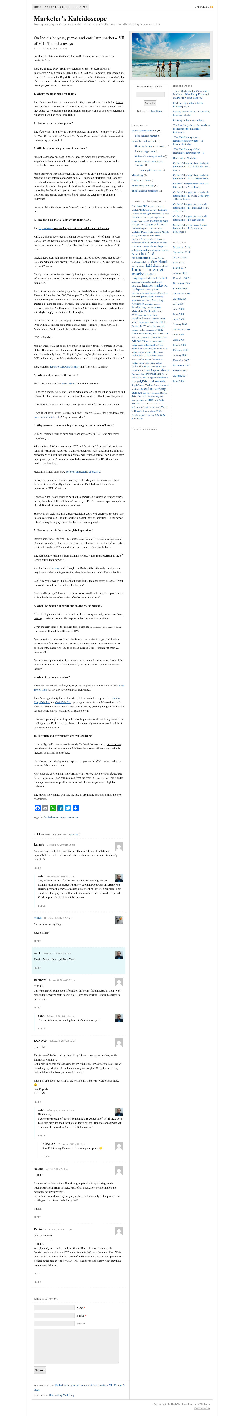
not (83, 471)
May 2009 (178, 314)
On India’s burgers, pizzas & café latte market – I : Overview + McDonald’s (190, 228)
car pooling (152, 217)
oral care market (140, 370)
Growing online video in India (189, 120)
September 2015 (181, 247)
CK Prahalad (152, 220)
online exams (137, 344)
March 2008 (179, 344)
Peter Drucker (153, 373)
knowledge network (140, 293)
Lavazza (54, 568)
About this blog (57, 7)
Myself (162, 318)
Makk (38, 917)
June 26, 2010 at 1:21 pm (60, 1229)
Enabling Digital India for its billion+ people (188, 104)
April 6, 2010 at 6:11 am (57, 1168)
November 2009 (181, 283)
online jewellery (139, 348)
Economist (136, 242)
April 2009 (179, 319)
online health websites (153, 344)
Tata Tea (146, 396)
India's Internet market (143, 141)
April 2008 (179, 339)
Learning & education (150, 170)
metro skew (68, 383)
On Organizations (141, 180)
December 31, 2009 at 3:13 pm (61, 876)
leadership (137, 296)
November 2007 (181, 365)
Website (81, 1323)
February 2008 (180, 350)
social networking (153, 388)
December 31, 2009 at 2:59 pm (58, 917)
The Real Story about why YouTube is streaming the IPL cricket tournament (191, 128)
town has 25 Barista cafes (47, 417)
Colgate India (152, 224)
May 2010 (178, 262)
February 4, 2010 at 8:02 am (62, 1040)
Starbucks (137, 392)
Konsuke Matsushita (159, 293)
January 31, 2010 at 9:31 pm (62, 980)
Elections (136, 246)
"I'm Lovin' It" (139, 206)
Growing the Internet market (149, 146)
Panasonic (136, 373)
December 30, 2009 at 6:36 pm (61, 844)
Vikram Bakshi (140, 407)
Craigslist (143, 228)
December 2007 (181, 360)
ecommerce (159, 239)
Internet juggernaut (145, 151)
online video (138, 366)
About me (80, 7)
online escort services (155, 341)
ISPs (134, 289)
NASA (134, 322)
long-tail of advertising (153, 296)
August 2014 (180, 257)
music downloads (151, 318)
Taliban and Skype (158, 392)
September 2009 (181, 293)
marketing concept (153, 303)
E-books (149, 239)
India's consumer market (144, 130)
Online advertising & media (149, 156)
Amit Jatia (143, 209)
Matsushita (137, 311)
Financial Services (157, 258)
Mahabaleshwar (138, 300)
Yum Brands (137, 418)
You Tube (160, 414)
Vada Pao (63, 702)
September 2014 (181, 252)
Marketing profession (146, 307)
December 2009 (181, 278)
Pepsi (143, 373)
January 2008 (180, 355)
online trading (155, 362)
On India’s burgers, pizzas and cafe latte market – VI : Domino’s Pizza (191, 176)
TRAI (135, 403)
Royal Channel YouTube (142, 385)
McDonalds (151, 311)
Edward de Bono (159, 242)
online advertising (148, 329)
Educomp (147, 242)
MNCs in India (140, 315)
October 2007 (180, 370)
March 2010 (179, 267)
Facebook (136, 254)
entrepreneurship (141, 250)
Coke (142, 224)
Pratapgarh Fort (154, 377)
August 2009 (180, 298)
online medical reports (141, 351)
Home (37, 7)
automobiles (155, 209)
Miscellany (137, 175)
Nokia (153, 322)
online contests (150, 337)
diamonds (142, 235)
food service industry (141, 261)
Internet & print (148, 281)
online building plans (148, 333)
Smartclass (158, 385)
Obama (135, 326)
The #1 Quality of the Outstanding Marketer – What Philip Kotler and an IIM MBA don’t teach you (191, 94)
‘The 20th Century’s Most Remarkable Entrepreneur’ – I (188, 150)
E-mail (81, 1315)
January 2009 (180, 324)
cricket (151, 228)
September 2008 (181, 329)
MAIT (149, 300)
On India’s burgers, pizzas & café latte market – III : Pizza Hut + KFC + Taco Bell (191, 207)
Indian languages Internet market (149, 276)
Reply (37, 867)
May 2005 (178, 381)
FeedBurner (157, 111)
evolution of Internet (159, 250)
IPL (165, 285)
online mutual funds (148, 359)
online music (157, 351)
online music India (141, 355)
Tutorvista (151, 403)
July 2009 (178, 303)
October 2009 (180, 288)
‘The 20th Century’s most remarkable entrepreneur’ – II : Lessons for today (188, 140)
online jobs (151, 348)
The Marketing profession (145, 190)
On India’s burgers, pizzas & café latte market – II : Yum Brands (190, 217)
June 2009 (178, 309)
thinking (143, 400)
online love (162, 348)
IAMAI (150, 265)
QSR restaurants (70, 817)
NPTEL (161, 322)
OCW (142, 326)
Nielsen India (144, 322)
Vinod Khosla (154, 407)
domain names (153, 235)
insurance (136, 281)
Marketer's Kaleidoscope (70, 18)
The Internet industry (142, 185)
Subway (146, 392)
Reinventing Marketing (61, 1395)
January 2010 (180, 273)
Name (81, 1308)
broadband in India (160, 213)
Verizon (159, 403)
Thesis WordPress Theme (182, 1404)
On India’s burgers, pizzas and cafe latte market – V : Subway (191, 185)
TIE (150, 400)
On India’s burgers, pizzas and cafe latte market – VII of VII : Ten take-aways (191, 166)
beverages (145, 213)
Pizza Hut (142, 377)
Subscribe (202, 6)
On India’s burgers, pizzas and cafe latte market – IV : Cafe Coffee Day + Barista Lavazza (191, 195)
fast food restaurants (53, 817)
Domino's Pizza (138, 239)
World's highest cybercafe (143, 414)
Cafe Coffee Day (139, 217)
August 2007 (180, 375)
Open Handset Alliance (155, 366)
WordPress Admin (202, 1407)
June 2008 (178, 334)
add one (74, 834)
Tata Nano (137, 396)
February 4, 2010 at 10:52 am (60, 1110)
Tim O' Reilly (158, 400)
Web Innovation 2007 (149, 411)
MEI (160, 311)
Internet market (152, 285)
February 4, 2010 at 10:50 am (60, 1015)
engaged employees (153, 246)
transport (142, 403)
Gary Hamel (159, 261)
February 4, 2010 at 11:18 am (72, 1143)
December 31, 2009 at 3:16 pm (57, 953)
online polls (144, 362)
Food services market (146, 135)
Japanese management (147, 289)
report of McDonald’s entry (65, 366)
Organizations (159, 370)
